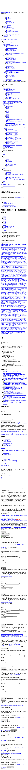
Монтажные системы (8, 451)
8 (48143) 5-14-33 (5, 465)
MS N (7, 117)
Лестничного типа (8, 64)
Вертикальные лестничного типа (12, 80)
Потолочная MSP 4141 (11, 133)
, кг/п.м (5, 245)
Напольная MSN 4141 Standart (13, 138)
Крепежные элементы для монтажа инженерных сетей (12, 103)
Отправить (3, 568)
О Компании (6, 439)
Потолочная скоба (10, 123)
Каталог (3, 448)
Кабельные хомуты (8, 147)
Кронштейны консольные (10, 105)
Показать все (6, 44)
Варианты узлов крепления (13, 34)
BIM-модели (9, 30)
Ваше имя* (3, 411)
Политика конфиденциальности (19, 423)
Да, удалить (3, 740)
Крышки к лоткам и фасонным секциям (16, 62)
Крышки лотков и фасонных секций (15, 53)
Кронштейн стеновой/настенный (14, 121)
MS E (4, 219)
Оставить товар (10, 740)
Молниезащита (7, 454)
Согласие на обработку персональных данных (12, 431)
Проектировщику (7, 27)
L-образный (9, 95)
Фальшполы (6, 453)
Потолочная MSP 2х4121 (12, 132)
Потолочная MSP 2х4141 (12, 134)
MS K (7, 112)
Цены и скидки (7, 35)
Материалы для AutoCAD (12, 31)
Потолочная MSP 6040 (11, 136)
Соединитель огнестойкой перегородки (16, 126)
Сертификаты (9, 32)
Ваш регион (3, 612)
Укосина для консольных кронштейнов (15, 124)
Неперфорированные (11, 48)
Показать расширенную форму (11, 423)
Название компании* (6, 655)
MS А (7, 110)
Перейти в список (5, 547)
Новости (8, 18)
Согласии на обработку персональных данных (10, 575)
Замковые (6, 55)
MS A (4, 218)
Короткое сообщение (6, 414)
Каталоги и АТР (10, 29)
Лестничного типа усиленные (11, 72)
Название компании (5, 611)
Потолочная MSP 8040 (11, 137)
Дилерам (8, 25)
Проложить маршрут (16, 753)
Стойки (5, 128)
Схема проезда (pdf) (5, 753)
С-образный (9, 94)
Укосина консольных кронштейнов (12, 228)
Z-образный (9, 97)
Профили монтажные (9, 89)
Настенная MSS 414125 (12, 143)
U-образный (9, 93)
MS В (7, 107)
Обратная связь (13, 39)
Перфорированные (11, 50)
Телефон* (3, 413)
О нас (7, 17)
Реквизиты (9, 19)
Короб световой (10, 49)
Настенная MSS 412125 (12, 142)
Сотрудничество (10, 22)
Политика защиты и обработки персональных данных (14, 434)
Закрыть (3, 768)
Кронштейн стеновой (8, 226)
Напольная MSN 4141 (11, 139)
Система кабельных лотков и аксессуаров (13, 450)
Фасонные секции (10, 52)
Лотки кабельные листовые (10, 45)
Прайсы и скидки (7, 443)
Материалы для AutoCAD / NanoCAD (15, 174)
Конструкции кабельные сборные (12, 101)
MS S (7, 114)
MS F (7, 108)
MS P (7, 116)
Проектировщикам (11, 164)
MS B (4, 216)
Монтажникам (9, 23)
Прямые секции (10, 67)
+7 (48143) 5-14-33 (5, 184)
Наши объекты (7, 441)
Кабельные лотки (15, 42)
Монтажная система (16, 86)
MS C (7, 115)
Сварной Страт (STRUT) (12, 98)
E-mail (2, 560)
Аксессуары (9, 54)
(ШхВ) (12, 244)
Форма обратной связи (9, 186)
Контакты (5, 36)
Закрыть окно (13, 547)
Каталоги (8, 172)
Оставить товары (11, 750)
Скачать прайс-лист (5, 730)
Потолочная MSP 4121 (11, 130)
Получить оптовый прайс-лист (7, 240)
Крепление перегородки (12, 125)
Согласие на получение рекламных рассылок (12, 433)
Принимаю (3, 532)
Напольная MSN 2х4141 (12, 141)
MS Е (7, 111)
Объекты (5, 26)
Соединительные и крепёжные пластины (14, 99)
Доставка (8, 21)
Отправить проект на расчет (5, 534)
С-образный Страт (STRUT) (13, 92)
